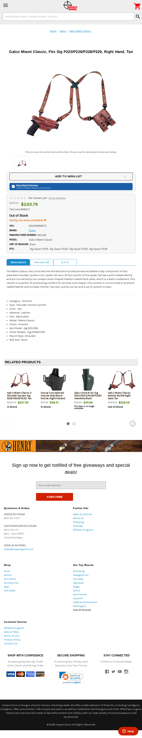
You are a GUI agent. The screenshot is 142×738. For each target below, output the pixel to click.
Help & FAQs (11, 631)
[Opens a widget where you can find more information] (128, 731)
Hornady (78, 579)
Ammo (8, 575)
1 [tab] (68, 423)
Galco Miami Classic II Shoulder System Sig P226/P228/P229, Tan (19, 395)
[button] (71, 678)
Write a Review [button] (57, 198)
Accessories (11, 582)
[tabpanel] (21, 394)
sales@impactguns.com (18, 549)
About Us (78, 518)
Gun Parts (10, 579)
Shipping (78, 522)
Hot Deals (10, 590)
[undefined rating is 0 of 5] (18, 198)
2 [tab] (73, 423)
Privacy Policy (12, 639)
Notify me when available (26, 220)
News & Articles (82, 514)
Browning (78, 571)
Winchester (80, 594)
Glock (76, 590)
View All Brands (82, 610)
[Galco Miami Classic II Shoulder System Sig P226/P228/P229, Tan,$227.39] (21, 380)
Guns (7, 571)
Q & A (65, 262)
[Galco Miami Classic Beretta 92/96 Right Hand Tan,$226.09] (122, 380)
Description (18, 262)
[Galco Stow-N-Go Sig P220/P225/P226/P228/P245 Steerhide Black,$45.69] (88, 380)
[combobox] (68, 16)
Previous (9, 423)
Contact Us (11, 643)
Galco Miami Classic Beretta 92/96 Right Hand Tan (119, 395)
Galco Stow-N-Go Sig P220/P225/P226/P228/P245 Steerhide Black (88, 395)
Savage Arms (81, 575)
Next (132, 423)
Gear (6, 586)
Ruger (76, 586)
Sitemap (78, 526)
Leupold (77, 598)
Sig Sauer (78, 582)
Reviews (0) (41, 262)
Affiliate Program (83, 529)
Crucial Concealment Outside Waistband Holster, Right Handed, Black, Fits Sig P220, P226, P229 (53, 398)
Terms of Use (11, 635)
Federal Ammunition (85, 602)
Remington (79, 606)
